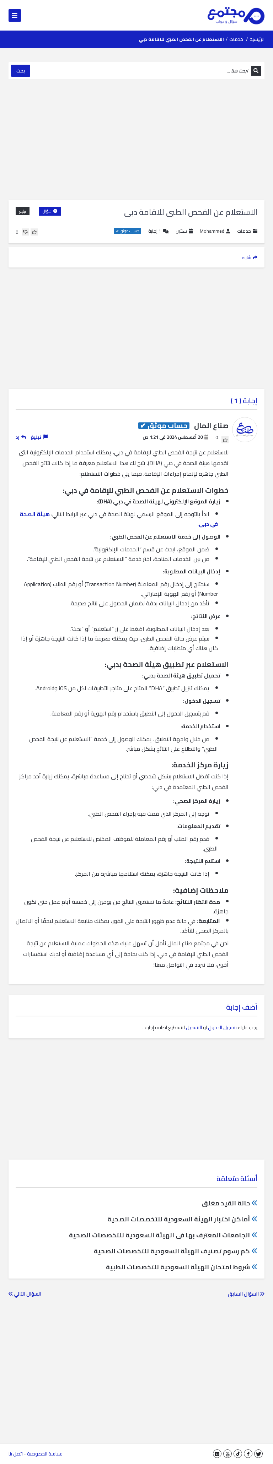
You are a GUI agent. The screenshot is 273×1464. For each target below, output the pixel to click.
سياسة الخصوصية (45, 1453)
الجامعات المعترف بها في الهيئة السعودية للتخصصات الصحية (159, 1235)
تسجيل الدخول (222, 1027)
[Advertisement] (136, 139)
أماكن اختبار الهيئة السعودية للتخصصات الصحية (178, 1219)
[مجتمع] (236, 15)
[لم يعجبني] (25, 232)
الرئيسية (257, 39)
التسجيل (194, 1027)
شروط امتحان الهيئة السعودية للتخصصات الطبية (178, 1267)
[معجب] (34, 232)
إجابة (154, 231)
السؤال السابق (244, 1294)
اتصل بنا (16, 1453)
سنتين (181, 231)
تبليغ (22, 211)
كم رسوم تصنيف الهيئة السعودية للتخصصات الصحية (172, 1251)
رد (18, 437)
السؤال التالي (27, 1294)
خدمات (236, 39)
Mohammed (212, 231)
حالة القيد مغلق (226, 1203)
